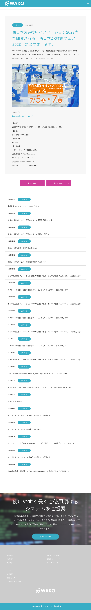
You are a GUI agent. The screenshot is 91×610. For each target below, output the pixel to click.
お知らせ (17, 25)
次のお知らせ (59, 183)
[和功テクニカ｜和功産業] (14, 3)
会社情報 (10, 574)
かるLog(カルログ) (53, 555)
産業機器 (10, 563)
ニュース (10, 570)
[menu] (87, 3)
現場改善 (10, 559)
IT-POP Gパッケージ (53, 559)
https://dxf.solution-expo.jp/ (22, 116)
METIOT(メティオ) (53, 563)
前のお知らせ (32, 183)
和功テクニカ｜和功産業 (51, 606)
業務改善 (10, 555)
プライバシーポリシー (14, 581)
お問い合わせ (45, 537)
